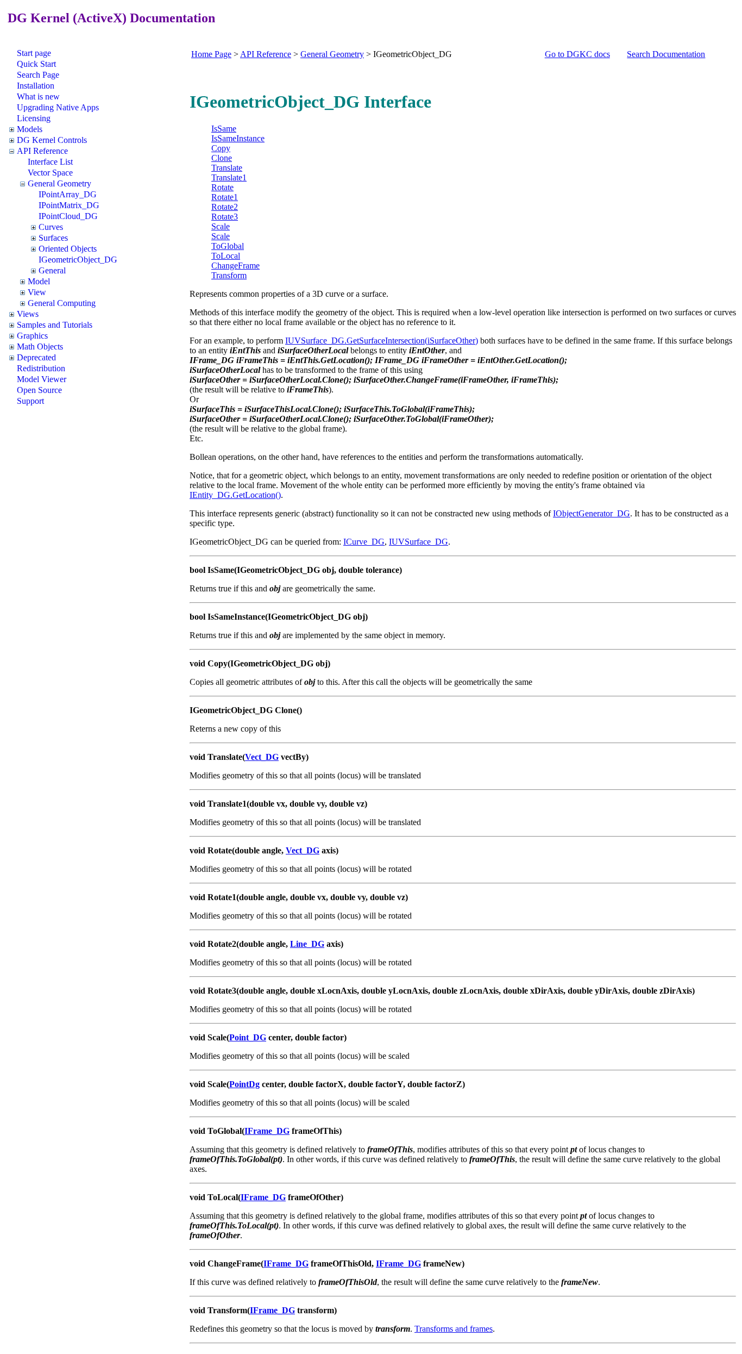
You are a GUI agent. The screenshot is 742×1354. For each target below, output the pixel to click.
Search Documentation (666, 54)
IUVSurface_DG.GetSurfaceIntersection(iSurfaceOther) (381, 340)
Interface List (50, 161)
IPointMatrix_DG (69, 205)
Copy (220, 148)
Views (28, 314)
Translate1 (229, 177)
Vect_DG (262, 757)
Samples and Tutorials (54, 324)
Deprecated (36, 357)
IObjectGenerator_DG (591, 513)
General (52, 270)
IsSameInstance (238, 138)
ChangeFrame (235, 265)
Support (30, 400)
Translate (226, 167)
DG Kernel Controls (52, 140)
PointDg (244, 1084)
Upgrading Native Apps (58, 107)
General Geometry (59, 183)
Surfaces (53, 237)
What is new (38, 96)
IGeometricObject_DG (78, 259)
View (37, 292)
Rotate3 (224, 216)
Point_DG (247, 1037)
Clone (221, 158)
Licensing (34, 118)
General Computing (62, 303)
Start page (34, 53)
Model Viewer (41, 379)
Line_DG (307, 944)
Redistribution (41, 368)
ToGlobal (227, 246)
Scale (220, 226)
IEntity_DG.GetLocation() (235, 495)
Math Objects (40, 346)
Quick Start (36, 63)
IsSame (223, 128)
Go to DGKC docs (577, 54)
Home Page (211, 54)
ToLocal (225, 255)
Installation (35, 85)
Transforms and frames (453, 1328)
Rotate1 (224, 197)
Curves (51, 227)
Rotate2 (224, 206)
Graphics (32, 335)
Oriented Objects (68, 248)
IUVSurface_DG (418, 541)
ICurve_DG (364, 541)
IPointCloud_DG (68, 216)
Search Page (38, 74)
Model (39, 281)
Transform (229, 275)
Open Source (39, 390)
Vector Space (50, 172)
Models (29, 129)
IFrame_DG (267, 1130)
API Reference (42, 150)
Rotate (222, 187)
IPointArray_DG (68, 194)
